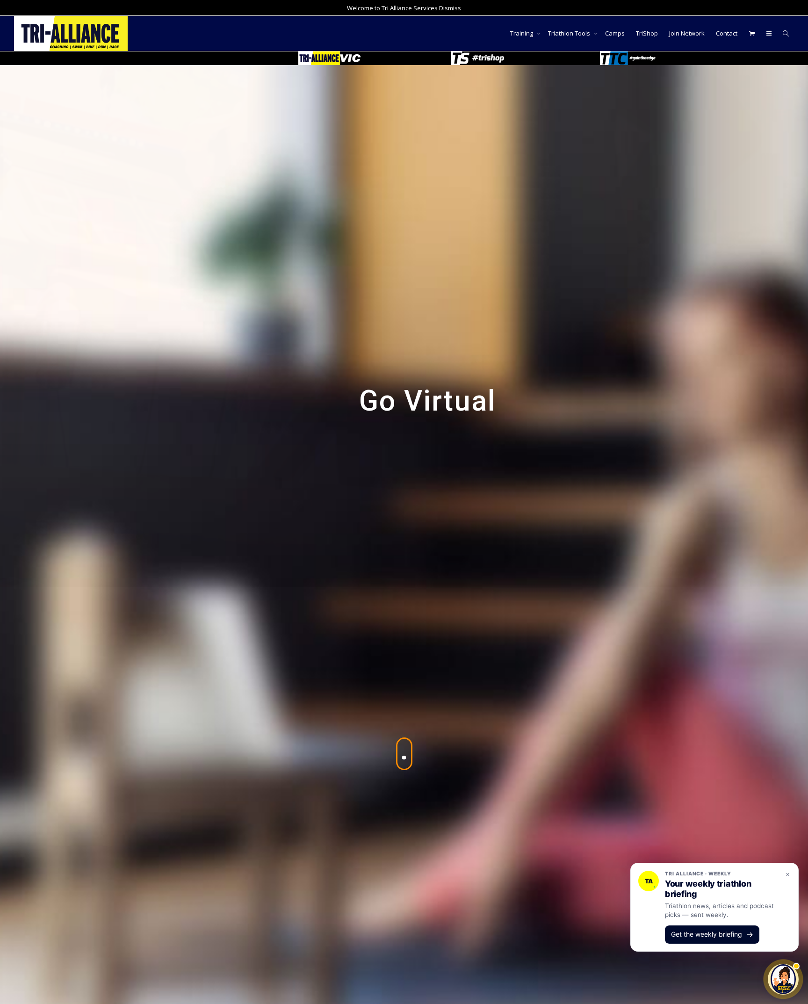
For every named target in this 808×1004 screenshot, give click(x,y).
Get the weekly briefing (712, 934)
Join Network (687, 33)
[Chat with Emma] (783, 978)
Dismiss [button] (450, 8)
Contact (726, 33)
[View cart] (752, 33)
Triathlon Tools (570, 33)
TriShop (647, 33)
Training (522, 33)
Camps (615, 33)
